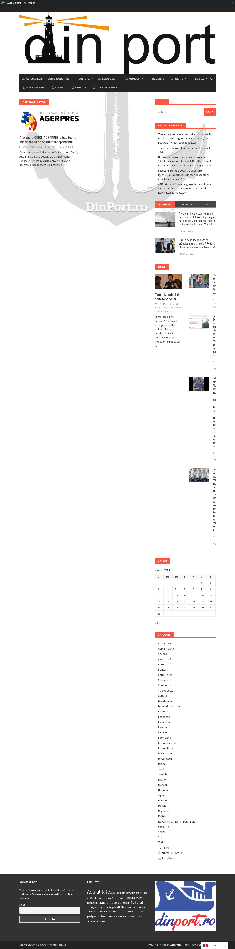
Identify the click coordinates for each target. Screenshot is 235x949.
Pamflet (163, 800)
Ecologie (163, 711)
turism (137, 917)
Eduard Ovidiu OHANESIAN (168, 307)
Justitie (162, 774)
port (94, 916)
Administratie (166, 648)
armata (91, 898)
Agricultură (164, 659)
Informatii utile (167, 743)
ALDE (112, 892)
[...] (64, 164)
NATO (113, 911)
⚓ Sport (57, 87)
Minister (141, 907)
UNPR (98, 921)
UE (142, 916)
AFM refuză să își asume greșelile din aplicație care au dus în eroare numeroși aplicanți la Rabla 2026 (184, 188)
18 (167, 601)
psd (99, 916)
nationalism (102, 911)
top (132, 916)
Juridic (162, 769)
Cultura (162, 695)
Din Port (52, 146)
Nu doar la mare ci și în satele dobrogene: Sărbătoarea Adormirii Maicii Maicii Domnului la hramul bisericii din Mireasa (184, 161)
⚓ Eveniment (107, 78)
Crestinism (164, 685)
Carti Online (165, 675)
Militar (162, 779)
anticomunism (129, 892)
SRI (124, 916)
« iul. (157, 623)
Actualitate (165, 643)
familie (90, 907)
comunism (92, 902)
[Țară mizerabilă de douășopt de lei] (168, 281)
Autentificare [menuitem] (14, 2)
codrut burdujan (134, 897)
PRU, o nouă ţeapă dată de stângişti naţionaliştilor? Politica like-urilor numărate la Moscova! (197, 243)
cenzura (123, 898)
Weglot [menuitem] (31, 2)
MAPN (120, 907)
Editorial (137, 902)
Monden (163, 784)
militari (135, 907)
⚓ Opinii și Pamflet (106, 87)
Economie (164, 716)
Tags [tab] (205, 204)
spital (120, 917)
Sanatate (163, 826)
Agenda (162, 654)
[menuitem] (3, 3)
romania (111, 916)
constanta (106, 902)
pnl (89, 916)
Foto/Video (164, 737)
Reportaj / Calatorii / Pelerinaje (176, 821)
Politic (162, 805)
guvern (95, 907)
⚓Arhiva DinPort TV (170, 853)
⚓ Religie (155, 78)
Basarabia (107, 898)
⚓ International (34, 87)
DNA (127, 902)
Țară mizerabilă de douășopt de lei (178, 148)
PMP (135, 912)
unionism (91, 921)
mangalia (111, 907)
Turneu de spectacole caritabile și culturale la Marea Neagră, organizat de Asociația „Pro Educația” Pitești (184, 138)
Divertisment (166, 701)
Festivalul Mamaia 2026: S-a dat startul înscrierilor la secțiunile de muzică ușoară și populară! (183, 175)
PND (140, 911)
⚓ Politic (176, 78)
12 (176, 595)
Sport (161, 837)
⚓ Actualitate (32, 78)
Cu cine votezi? (166, 690)
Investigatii (165, 758)
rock (104, 916)
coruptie (119, 903)
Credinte (163, 680)
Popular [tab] (165, 204)
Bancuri (162, 669)
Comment (68, 146)
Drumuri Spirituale (169, 706)
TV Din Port (165, 847)
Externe (162, 727)
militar (128, 907)
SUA (128, 916)
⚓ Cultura (82, 78)
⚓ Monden (132, 78)
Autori (161, 664)
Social (161, 832)
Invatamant (165, 753)
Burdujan (115, 898)
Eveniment (164, 722)
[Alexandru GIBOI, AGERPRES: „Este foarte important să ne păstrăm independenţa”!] (49, 120)
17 (159, 601)
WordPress (175, 944)
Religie (162, 816)
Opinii (161, 795)
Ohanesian (122, 912)
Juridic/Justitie (58, 78)
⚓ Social (197, 78)
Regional (163, 811)
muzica (91, 911)
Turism (162, 842)
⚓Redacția (79, 87)
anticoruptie (141, 893)
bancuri (99, 898)
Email (22, 904)
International (166, 748)
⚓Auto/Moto (166, 858)
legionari (103, 907)
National (163, 790)
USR (103, 921)
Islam (161, 763)
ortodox (130, 911)
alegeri (118, 892)
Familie (162, 732)
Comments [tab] (185, 204)
